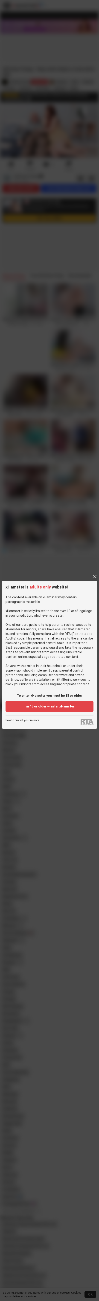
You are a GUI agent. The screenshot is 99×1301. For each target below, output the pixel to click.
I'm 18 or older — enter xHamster (49, 706)
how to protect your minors (22, 720)
